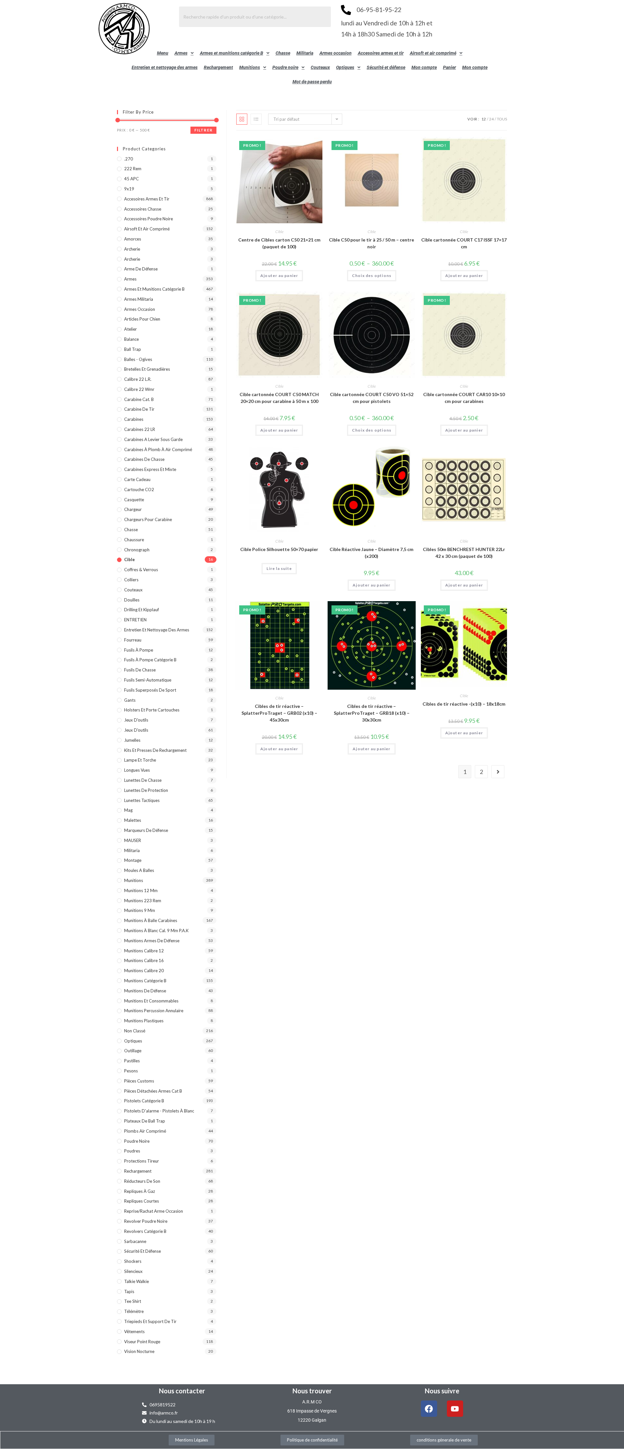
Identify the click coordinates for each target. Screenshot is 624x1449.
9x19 (129, 188)
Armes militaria (138, 299)
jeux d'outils (136, 720)
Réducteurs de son (142, 1181)
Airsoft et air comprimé (433, 53)
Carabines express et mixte (150, 469)
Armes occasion (335, 53)
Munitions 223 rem (142, 900)
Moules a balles (139, 870)
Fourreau (132, 639)
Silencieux (133, 1271)
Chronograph (137, 549)
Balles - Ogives (138, 359)
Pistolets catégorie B (144, 1100)
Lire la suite (279, 568)
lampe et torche (140, 760)
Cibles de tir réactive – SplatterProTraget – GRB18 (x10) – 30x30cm (372, 713)
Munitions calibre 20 (144, 970)
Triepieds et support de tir (150, 1321)
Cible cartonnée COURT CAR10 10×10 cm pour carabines (464, 398)
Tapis (129, 1291)
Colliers (131, 579)
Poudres (132, 1150)
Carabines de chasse (144, 459)
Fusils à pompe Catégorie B (150, 659)
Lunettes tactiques (142, 800)
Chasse (283, 53)
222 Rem (132, 168)
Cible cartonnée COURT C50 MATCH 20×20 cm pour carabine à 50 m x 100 (279, 398)
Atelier (130, 329)
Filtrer (203, 130)
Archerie (132, 249)
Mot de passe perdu (312, 81)
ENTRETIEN (135, 619)
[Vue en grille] (241, 119)
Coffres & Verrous (141, 569)
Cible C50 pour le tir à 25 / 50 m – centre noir (371, 243)
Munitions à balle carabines (150, 920)
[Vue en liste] (256, 119)
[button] (184, 53)
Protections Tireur (141, 1161)
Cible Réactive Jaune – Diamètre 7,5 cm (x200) (371, 552)
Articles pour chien (142, 319)
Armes (181, 53)
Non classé (134, 1030)
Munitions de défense (145, 990)
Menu (162, 53)
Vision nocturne (139, 1351)
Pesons (131, 1070)
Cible (279, 231)
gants (130, 700)
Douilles (131, 599)
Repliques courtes (141, 1201)
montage (132, 860)
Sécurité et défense (386, 67)
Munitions (249, 67)
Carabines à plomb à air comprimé (158, 449)
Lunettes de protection (146, 790)
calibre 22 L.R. (137, 379)
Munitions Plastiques (143, 1020)
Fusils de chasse (140, 669)
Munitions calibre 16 (144, 960)
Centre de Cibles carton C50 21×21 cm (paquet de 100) (279, 243)
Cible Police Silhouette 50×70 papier (279, 549)
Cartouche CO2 (139, 489)
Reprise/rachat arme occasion (153, 1211)
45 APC (131, 178)
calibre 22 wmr (139, 389)
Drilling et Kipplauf (141, 609)
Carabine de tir (139, 409)
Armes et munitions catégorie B (231, 53)
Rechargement (218, 67)
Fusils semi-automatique (147, 680)
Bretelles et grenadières (147, 369)
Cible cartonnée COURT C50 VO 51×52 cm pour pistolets (371, 398)
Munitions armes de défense (151, 940)
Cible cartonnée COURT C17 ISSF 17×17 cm (464, 243)
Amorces (132, 239)
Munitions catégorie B (145, 980)
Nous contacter (182, 1391)
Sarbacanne (135, 1241)
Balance (131, 339)
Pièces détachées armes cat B (153, 1091)
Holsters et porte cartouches (151, 709)
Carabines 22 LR (139, 429)
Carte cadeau (137, 479)
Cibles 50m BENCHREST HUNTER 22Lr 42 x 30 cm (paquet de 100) (464, 552)
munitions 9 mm (139, 910)
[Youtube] (455, 1409)
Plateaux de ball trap (144, 1121)
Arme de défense (141, 268)
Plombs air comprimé (145, 1131)
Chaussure (134, 539)
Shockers (132, 1261)
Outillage (132, 1050)
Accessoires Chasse (142, 209)
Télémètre (134, 1311)
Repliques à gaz (139, 1191)
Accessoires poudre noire (148, 218)
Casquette (134, 499)
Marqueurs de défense (146, 830)
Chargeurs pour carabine (148, 519)
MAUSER (132, 840)
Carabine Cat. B (139, 399)
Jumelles (132, 740)
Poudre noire (285, 67)
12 (483, 119)
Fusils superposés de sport (150, 690)
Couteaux (320, 67)
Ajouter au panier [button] (279, 275)
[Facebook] (429, 1409)
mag (128, 810)
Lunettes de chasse (143, 780)
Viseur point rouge (142, 1341)
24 (491, 119)
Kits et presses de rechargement (155, 750)
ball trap (132, 349)
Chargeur (133, 509)
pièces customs (139, 1080)
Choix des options (371, 275)
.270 (128, 158)
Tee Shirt (132, 1301)
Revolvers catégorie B (145, 1231)
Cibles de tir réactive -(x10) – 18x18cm (463, 704)
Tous (502, 119)
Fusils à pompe (138, 650)
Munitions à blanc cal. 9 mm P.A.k (156, 930)
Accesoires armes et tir (381, 53)
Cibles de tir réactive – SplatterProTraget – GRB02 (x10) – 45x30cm (279, 713)
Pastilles (132, 1060)
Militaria (304, 53)
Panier (449, 67)
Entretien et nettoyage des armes (165, 67)
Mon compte (424, 67)
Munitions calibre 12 (144, 950)
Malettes (132, 820)
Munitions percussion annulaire (153, 1010)
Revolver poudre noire (145, 1221)
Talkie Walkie (136, 1281)
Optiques (345, 67)
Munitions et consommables (151, 1000)
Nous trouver (312, 1391)
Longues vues (137, 770)
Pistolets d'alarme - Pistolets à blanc (159, 1110)
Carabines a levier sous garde (153, 439)
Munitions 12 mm (141, 890)
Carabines (133, 419)
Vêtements (134, 1331)
